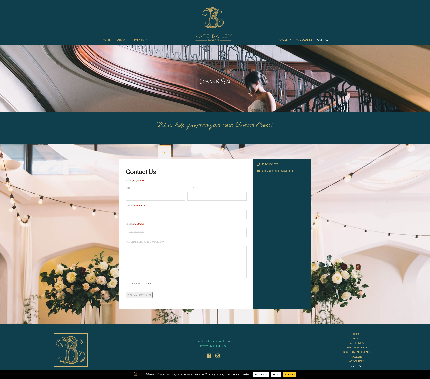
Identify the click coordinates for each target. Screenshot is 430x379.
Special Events (357, 347)
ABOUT (122, 39)
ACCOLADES (304, 39)
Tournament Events (357, 352)
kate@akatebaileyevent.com (213, 341)
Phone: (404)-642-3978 (213, 345)
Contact (357, 365)
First (129, 188)
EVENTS (138, 39)
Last (190, 188)
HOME (106, 39)
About (356, 338)
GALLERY (285, 39)
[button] (140, 39)
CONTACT (323, 39)
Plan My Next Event (139, 294)
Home (356, 334)
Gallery (356, 356)
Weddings (357, 343)
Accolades (356, 361)
